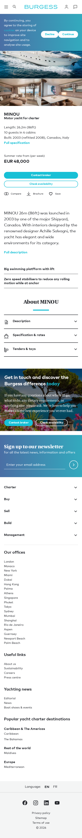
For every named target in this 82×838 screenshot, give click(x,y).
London (9, 561)
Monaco (9, 566)
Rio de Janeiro (13, 624)
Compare (16, 193)
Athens (8, 593)
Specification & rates (29, 335)
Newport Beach (14, 638)
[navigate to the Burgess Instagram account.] (35, 803)
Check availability (41, 183)
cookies (9, 30)
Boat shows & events (18, 707)
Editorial (10, 698)
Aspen (8, 629)
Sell (7, 511)
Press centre (12, 677)
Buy (7, 499)
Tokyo (7, 606)
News (8, 702)
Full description (15, 252)
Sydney (9, 611)
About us (10, 664)
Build (8, 523)
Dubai (8, 579)
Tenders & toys (24, 349)
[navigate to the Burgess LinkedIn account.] (46, 803)
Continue (68, 34)
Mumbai (9, 615)
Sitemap (41, 818)
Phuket (8, 602)
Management (14, 535)
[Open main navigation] (6, 7)
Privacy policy (41, 813)
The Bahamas (13, 739)
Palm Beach (12, 642)
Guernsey (10, 634)
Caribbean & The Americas (24, 729)
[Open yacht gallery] (32, 86)
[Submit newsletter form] (73, 464)
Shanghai (10, 620)
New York (10, 570)
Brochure (38, 193)
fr (55, 787)
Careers (9, 672)
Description (21, 321)
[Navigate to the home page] (41, 7)
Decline (49, 34)
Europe (9, 762)
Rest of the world (17, 748)
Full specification (17, 143)
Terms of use (41, 822)
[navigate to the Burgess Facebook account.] (24, 803)
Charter (10, 487)
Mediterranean (14, 766)
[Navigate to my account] (66, 7)
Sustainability (13, 668)
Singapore (11, 597)
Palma (8, 588)
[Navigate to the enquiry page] (75, 7)
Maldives (10, 753)
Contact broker (41, 175)
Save (58, 193)
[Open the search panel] (14, 7)
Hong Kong (11, 584)
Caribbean (11, 733)
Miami (8, 575)
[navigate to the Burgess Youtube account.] (57, 803)
